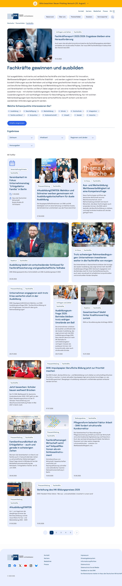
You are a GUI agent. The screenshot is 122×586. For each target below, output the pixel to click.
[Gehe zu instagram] (31, 565)
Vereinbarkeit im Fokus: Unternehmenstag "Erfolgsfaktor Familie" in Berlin (19, 183)
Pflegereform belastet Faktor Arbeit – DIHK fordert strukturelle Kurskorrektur (93, 426)
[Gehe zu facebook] (15, 565)
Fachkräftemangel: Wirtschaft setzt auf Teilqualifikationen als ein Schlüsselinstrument (56, 447)
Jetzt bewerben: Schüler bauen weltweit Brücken (22, 388)
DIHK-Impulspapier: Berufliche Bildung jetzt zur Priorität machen (75, 369)
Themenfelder (20, 23)
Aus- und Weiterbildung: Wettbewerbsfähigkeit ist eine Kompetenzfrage (96, 188)
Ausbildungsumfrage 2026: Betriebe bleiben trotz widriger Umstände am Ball (64, 317)
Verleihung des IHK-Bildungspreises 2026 (58, 490)
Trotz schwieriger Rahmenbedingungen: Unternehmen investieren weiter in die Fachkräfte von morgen (93, 258)
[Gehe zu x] (20, 565)
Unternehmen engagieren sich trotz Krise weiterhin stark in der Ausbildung (28, 296)
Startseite (10, 23)
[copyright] (48, 59)
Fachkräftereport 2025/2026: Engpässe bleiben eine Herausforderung (82, 38)
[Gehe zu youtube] (25, 565)
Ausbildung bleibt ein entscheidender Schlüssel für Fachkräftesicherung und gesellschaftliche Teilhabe (37, 266)
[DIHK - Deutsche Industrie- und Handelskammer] (20, 16)
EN (111, 11)
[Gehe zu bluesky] (36, 565)
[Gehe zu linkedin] (9, 565)
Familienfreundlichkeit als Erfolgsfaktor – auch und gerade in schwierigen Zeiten (23, 446)
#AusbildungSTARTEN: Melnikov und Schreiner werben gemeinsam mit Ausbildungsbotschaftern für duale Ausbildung (55, 195)
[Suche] (112, 17)
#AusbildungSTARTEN (20, 507)
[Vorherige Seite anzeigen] (45, 532)
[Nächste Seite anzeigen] (77, 532)
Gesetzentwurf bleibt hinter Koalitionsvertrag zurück (96, 315)
